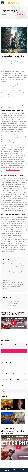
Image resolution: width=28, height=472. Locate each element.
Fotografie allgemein (12, 301)
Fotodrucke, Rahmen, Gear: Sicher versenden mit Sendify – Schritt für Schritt (13, 266)
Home (4, 12)
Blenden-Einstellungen (13, 170)
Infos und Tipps (11, 305)
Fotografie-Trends (12, 303)
